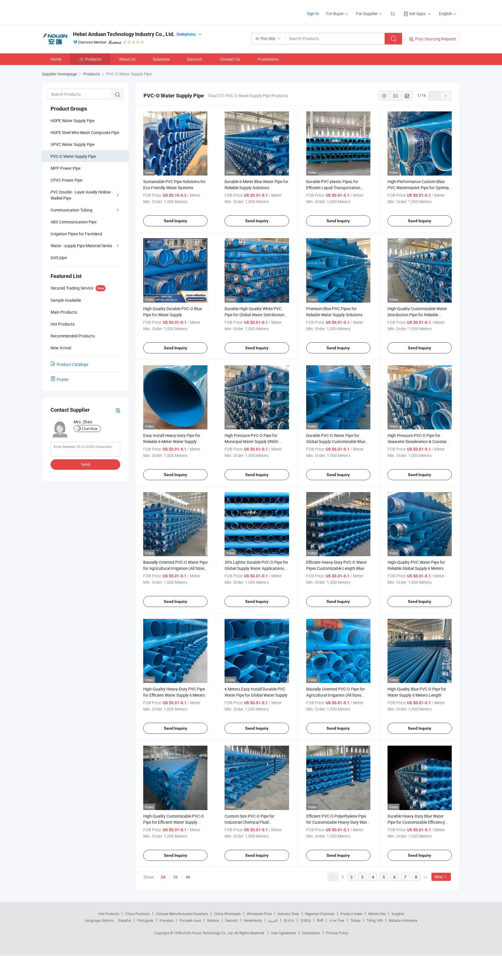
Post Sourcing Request (435, 38)
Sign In (313, 13)
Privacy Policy (337, 932)
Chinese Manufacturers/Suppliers (182, 913)
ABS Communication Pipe (73, 222)
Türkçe (355, 920)
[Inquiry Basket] (393, 13)
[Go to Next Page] (445, 95)
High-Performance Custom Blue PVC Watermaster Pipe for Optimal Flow (419, 187)
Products (93, 59)
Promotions (268, 59)
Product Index (351, 913)
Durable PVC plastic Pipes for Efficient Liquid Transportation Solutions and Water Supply (333, 187)
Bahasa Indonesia (403, 920)
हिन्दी (320, 920)
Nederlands (253, 920)
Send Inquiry (175, 220)
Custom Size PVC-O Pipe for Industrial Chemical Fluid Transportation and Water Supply (254, 822)
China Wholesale (227, 913)
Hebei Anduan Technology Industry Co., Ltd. (124, 34)
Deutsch (231, 920)
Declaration (311, 932)
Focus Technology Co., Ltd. (213, 932)
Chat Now (90, 428)
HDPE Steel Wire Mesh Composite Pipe (85, 132)
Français (166, 920)
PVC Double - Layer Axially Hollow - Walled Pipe (82, 195)
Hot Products (108, 913)
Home (56, 59)
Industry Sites (288, 913)
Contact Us (230, 59)
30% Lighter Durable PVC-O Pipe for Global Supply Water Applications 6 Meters (256, 568)
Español (124, 920)
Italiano (213, 920)
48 (188, 877)
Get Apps (417, 13)
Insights (398, 913)
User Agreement (283, 932)
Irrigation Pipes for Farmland (76, 233)
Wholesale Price (259, 913)
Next (439, 876)
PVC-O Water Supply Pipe (73, 156)
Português (145, 920)
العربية (273, 920)
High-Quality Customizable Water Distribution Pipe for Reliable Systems (417, 315)
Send (85, 464)
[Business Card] (118, 410)
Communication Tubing (71, 210)
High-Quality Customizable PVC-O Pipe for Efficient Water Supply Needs (173, 822)
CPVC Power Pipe (66, 180)
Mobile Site (377, 913)
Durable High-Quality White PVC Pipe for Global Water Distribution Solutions (254, 315)
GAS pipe (59, 257)
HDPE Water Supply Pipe (72, 120)
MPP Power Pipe (65, 168)
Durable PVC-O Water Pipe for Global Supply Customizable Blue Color (335, 441)
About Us (127, 59)
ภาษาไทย (336, 920)
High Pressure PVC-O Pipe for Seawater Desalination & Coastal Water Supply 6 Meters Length (417, 441)
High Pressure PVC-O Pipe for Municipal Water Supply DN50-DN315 (252, 441)
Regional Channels (319, 913)
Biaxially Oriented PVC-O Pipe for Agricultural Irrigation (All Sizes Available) (335, 695)
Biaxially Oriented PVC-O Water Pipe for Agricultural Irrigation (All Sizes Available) (175, 568)
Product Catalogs (72, 364)
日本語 (305, 920)
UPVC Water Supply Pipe (72, 144)
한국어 (289, 920)
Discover (194, 59)
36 (175, 877)
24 (163, 877)
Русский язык (190, 920)
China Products (137, 913)
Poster (63, 379)
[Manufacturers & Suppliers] (79, 11)
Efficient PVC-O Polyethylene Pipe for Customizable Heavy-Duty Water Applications (338, 822)
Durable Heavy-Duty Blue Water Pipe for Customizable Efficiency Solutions (416, 822)
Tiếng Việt (375, 920)
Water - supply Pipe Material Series (81, 245)
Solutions (161, 59)
